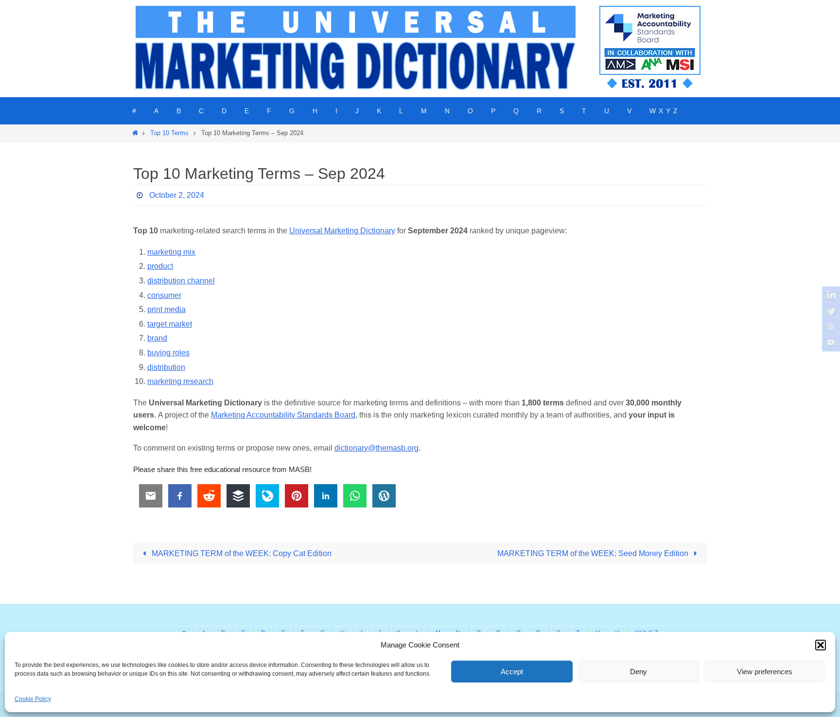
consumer (164, 295)
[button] (820, 645)
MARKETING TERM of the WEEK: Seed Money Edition (593, 553)
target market (169, 324)
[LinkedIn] (830, 295)
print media (166, 309)
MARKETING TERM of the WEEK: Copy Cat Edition (241, 553)
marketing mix (171, 252)
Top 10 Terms (169, 133)
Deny (638, 671)
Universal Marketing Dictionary (342, 231)
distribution (166, 367)
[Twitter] (830, 311)
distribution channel (181, 281)
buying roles (168, 353)
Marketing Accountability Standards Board (283, 415)
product (160, 266)
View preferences (764, 671)
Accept (512, 671)
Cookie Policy (33, 699)
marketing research (180, 381)
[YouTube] (830, 342)
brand (157, 338)
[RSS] (830, 326)
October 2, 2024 (176, 195)
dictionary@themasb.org (376, 448)
